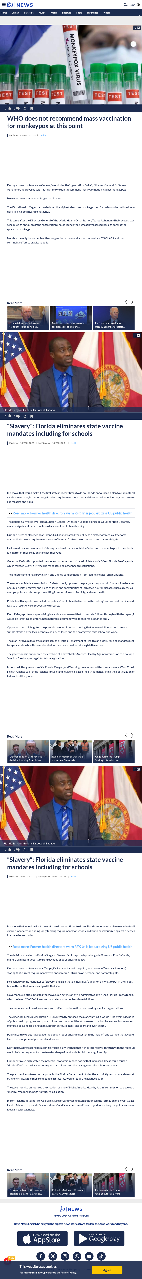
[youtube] (89, 1256)
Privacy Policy (68, 1272)
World (54, 12)
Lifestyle (66, 12)
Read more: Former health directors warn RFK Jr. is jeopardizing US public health (72, 513)
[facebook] (40, 1256)
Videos (106, 12)
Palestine (29, 12)
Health (43, 135)
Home (4, 12)
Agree (107, 1270)
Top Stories (92, 12)
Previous (132, 302)
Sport (79, 12)
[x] (52, 1256)
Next (126, 302)
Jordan (15, 12)
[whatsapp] (77, 1256)
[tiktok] (101, 1256)
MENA (42, 12)
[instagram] (65, 1256)
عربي (132, 4)
